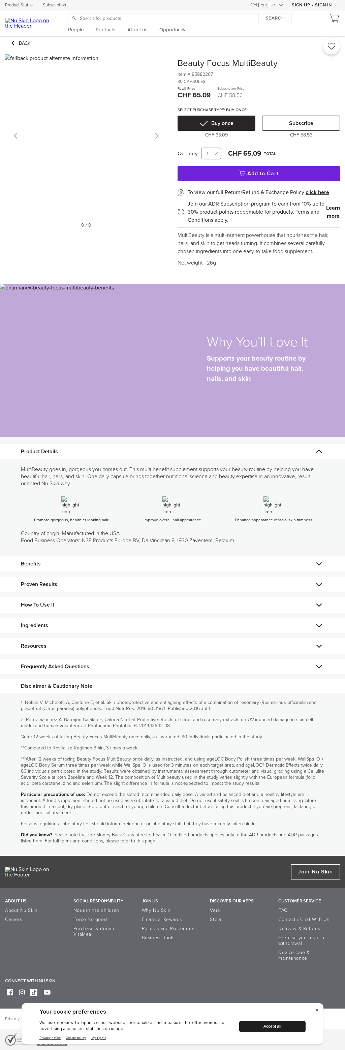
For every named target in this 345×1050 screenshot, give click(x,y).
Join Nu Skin (315, 871)
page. (150, 841)
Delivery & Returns (299, 928)
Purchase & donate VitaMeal (94, 931)
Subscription (54, 5)
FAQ (283, 910)
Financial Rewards (162, 919)
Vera (215, 910)
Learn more (333, 212)
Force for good (90, 919)
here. (38, 841)
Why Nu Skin (156, 910)
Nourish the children (96, 910)
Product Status (19, 5)
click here (317, 192)
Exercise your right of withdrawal (302, 940)
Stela (215, 919)
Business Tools (158, 937)
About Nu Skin (21, 910)
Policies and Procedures (169, 928)
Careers (13, 919)
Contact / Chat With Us (303, 919)
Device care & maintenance (294, 955)
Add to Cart (263, 173)
